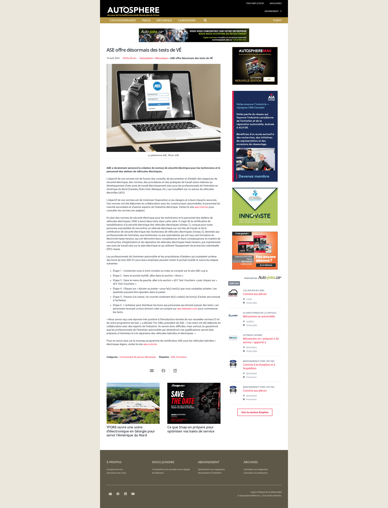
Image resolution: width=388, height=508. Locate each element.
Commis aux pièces (255, 294)
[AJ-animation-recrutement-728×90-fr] (194, 41)
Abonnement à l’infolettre (210, 473)
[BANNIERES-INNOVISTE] (255, 224)
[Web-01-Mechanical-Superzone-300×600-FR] (255, 180)
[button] (281, 11)
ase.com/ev (201, 206)
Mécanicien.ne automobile (259, 316)
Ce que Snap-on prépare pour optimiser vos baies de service (190, 429)
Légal (253, 492)
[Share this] (163, 371)
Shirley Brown (129, 58)
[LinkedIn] (125, 494)
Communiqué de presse (132, 357)
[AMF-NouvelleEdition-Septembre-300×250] (255, 83)
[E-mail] (110, 494)
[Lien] (254, 278)
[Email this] (152, 371)
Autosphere (146, 58)
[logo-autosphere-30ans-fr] (133, 11)
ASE (173, 357)
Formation (181, 357)
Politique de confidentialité (269, 492)
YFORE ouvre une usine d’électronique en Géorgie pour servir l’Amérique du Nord (131, 431)
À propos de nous (115, 469)
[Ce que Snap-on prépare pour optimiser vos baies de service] (194, 403)
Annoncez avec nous (116, 473)
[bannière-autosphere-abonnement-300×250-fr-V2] (255, 268)
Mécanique (161, 58)
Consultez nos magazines (256, 469)
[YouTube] (133, 494)
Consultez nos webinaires (256, 473)
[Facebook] (118, 494)
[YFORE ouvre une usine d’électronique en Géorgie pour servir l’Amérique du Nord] (133, 403)
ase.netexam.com (187, 308)
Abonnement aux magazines (211, 469)
